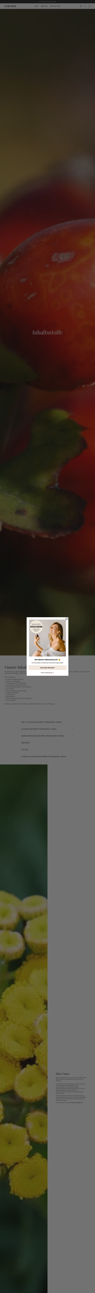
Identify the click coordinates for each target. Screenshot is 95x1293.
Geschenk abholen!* (47, 668)
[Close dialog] (67, 619)
